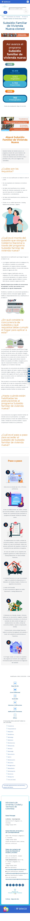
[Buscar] (5, 12)
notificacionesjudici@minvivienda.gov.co (17, 873)
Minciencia (10, 774)
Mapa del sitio (15, 686)
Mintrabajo (10, 737)
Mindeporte (11, 776)
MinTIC (9, 757)
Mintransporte (11, 771)
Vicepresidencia (12, 728)
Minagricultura (11, 765)
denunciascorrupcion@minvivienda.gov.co (17, 879)
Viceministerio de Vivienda (13, 16)
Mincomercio (11, 754)
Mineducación (11, 760)
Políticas (8, 899)
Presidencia (11, 726)
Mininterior (10, 740)
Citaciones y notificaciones (15, 705)
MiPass (15, 718)
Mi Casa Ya (25, 16)
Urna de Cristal (11, 779)
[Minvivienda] (15, 891)
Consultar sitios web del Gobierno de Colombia (14, 721)
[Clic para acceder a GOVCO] (21, 908)
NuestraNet (15, 698)
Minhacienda (11, 745)
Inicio (3, 16)
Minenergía (10, 751)
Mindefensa (11, 734)
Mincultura (10, 762)
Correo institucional (15, 692)
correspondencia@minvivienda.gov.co (16, 869)
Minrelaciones (11, 743)
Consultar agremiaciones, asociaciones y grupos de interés (14, 786)
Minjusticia (10, 731)
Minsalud (10, 748)
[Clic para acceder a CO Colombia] (6, 909)
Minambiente (11, 768)
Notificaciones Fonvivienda (15, 711)
